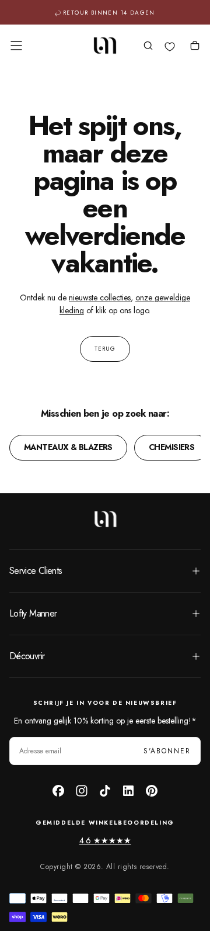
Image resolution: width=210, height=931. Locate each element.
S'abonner (167, 751)
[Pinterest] (152, 791)
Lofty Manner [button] (33, 613)
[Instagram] (82, 791)
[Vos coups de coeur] (170, 47)
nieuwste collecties (100, 297)
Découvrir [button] (26, 656)
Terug (105, 348)
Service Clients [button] (35, 570)
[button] (16, 46)
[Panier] (195, 46)
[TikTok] (105, 791)
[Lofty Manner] (105, 519)
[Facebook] (58, 791)
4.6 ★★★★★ (105, 840)
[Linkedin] (128, 791)
